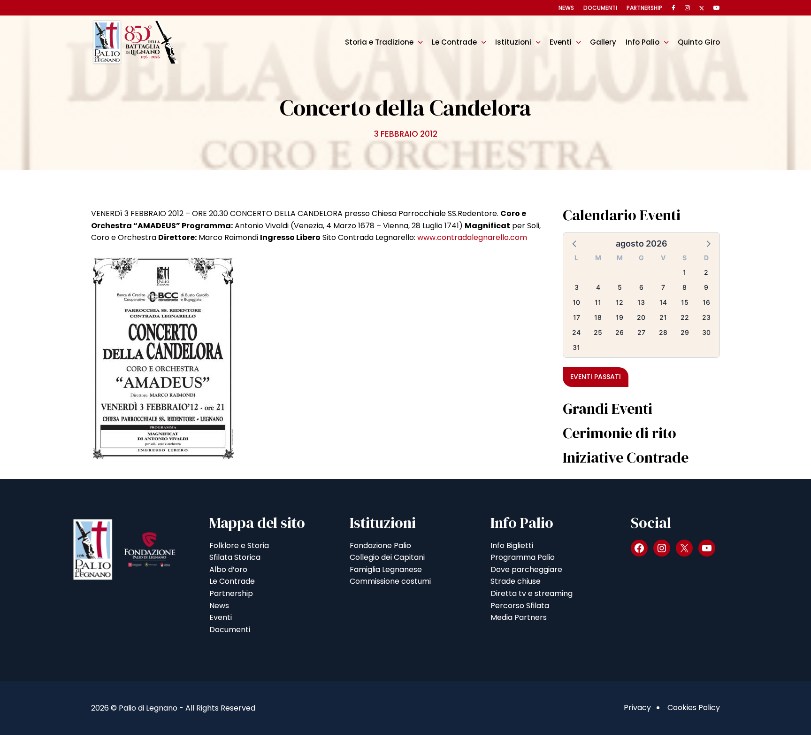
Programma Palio (522, 557)
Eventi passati (595, 376)
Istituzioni (513, 42)
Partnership (644, 8)
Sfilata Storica (234, 557)
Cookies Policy (693, 707)
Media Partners (518, 617)
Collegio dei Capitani (387, 557)
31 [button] (576, 347)
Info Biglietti (511, 545)
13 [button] (641, 302)
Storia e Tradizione (379, 42)
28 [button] (663, 332)
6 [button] (641, 287)
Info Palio (642, 42)
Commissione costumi (390, 581)
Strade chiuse (515, 581)
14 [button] (663, 302)
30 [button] (706, 332)
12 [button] (619, 302)
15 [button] (685, 302)
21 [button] (663, 317)
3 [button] (576, 287)
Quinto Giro (699, 42)
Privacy (637, 707)
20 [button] (641, 317)
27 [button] (641, 332)
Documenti (600, 8)
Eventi (561, 42)
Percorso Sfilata (519, 605)
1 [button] (684, 272)
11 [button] (598, 302)
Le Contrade (454, 42)
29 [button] (685, 332)
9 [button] (706, 287)
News (566, 8)
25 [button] (598, 332)
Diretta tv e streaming (531, 593)
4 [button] (598, 287)
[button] (575, 243)
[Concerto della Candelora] (162, 355)
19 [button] (619, 317)
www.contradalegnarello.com (472, 237)
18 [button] (598, 317)
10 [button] (576, 302)
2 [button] (706, 272)
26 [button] (619, 332)
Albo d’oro (228, 569)
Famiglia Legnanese (386, 569)
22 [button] (685, 317)
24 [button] (576, 332)
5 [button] (620, 287)
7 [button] (663, 287)
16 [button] (706, 302)
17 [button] (576, 317)
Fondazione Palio (380, 545)
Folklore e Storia (239, 545)
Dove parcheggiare (526, 569)
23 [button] (706, 317)
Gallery (603, 42)
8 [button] (684, 287)
